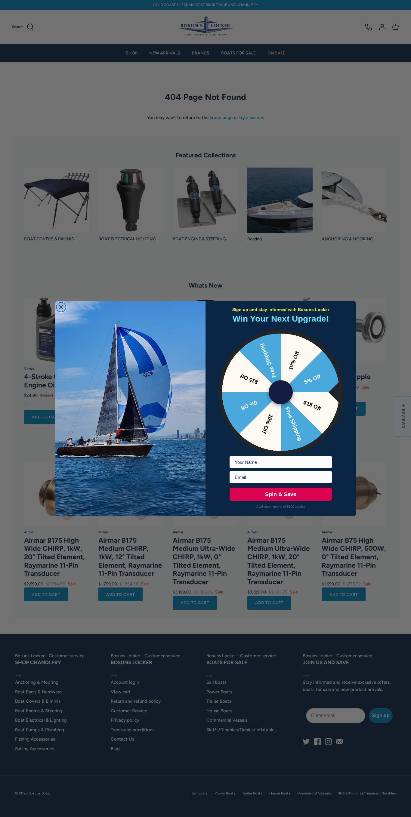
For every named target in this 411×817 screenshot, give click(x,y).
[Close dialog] (61, 307)
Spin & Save (280, 494)
